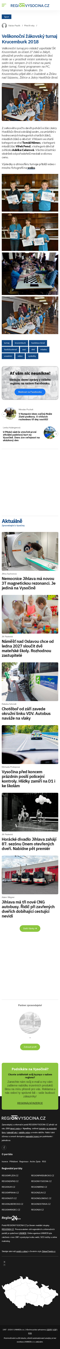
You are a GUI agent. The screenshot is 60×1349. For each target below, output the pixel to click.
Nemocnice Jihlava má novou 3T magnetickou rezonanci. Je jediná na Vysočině (28, 583)
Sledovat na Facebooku (30, 392)
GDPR (49, 1330)
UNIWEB (22, 1233)
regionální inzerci (32, 1136)
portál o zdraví (22, 1251)
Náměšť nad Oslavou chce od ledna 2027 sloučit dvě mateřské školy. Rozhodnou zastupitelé (28, 648)
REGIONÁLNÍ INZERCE (30, 1103)
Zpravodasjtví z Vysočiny (13, 525)
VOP (55, 1330)
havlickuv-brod (38, 343)
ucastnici (8, 356)
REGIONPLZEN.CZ (10, 1175)
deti (33, 349)
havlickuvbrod (10, 349)
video (20, 356)
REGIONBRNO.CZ (39, 1187)
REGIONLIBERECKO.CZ (12, 1204)
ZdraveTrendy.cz (48, 1251)
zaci (24, 349)
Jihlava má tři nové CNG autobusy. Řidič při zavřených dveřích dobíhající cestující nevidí (28, 909)
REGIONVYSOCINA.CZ (41, 1181)
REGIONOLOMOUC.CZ (41, 1198)
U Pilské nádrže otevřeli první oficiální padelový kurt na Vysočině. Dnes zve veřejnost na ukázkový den (21, 436)
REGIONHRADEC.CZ (11, 1210)
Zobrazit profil (30, 1047)
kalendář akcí (12, 1132)
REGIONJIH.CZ (8, 1187)
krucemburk (20, 343)
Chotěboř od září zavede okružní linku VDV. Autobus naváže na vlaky (26, 713)
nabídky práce (24, 1132)
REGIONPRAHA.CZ (10, 1193)
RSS (44, 1161)
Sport (6, 16)
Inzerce (5, 1161)
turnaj (6, 343)
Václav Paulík (14, 25)
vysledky (32, 356)
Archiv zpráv (35, 1161)
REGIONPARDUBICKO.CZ (42, 1175)
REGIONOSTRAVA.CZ (41, 1204)
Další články (29, 928)
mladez (43, 349)
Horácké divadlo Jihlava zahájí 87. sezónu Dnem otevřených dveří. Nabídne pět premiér (29, 843)
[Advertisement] (30, 481)
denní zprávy (15, 1128)
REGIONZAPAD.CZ (10, 1181)
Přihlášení (13, 1161)
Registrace (23, 1161)
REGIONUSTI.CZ (9, 1198)
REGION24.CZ (37, 1210)
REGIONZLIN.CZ (38, 1193)
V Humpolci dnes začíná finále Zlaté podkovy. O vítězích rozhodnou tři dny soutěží (35, 416)
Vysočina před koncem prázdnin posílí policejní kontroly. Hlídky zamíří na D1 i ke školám (28, 778)
